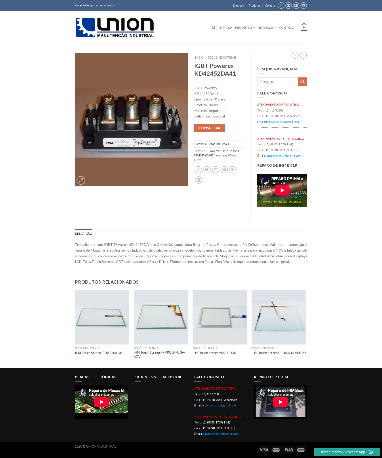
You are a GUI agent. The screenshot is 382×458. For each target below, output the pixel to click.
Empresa (238, 5)
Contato (270, 5)
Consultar (209, 128)
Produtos (254, 5)
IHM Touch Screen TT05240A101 (98, 353)
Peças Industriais (222, 57)
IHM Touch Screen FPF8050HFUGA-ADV (159, 354)
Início (199, 57)
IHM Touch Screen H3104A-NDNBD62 (279, 353)
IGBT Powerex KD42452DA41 (220, 151)
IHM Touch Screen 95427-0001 (215, 353)
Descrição (83, 233)
